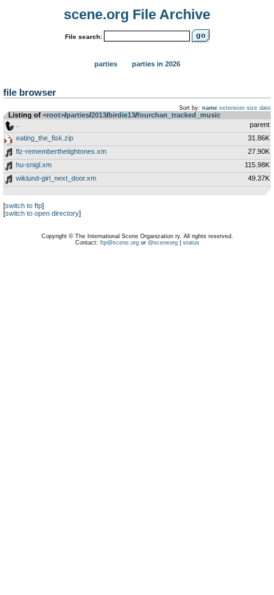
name (209, 108)
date (265, 108)
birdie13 (121, 115)
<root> (53, 115)
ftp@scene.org (119, 242)
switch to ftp (23, 205)
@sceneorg (163, 242)
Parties (105, 64)
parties (77, 115)
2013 (98, 115)
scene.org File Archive (137, 14)
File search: (83, 36)
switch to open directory (42, 213)
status (191, 242)
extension (232, 108)
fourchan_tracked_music (178, 115)
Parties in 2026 (156, 64)
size (252, 108)
